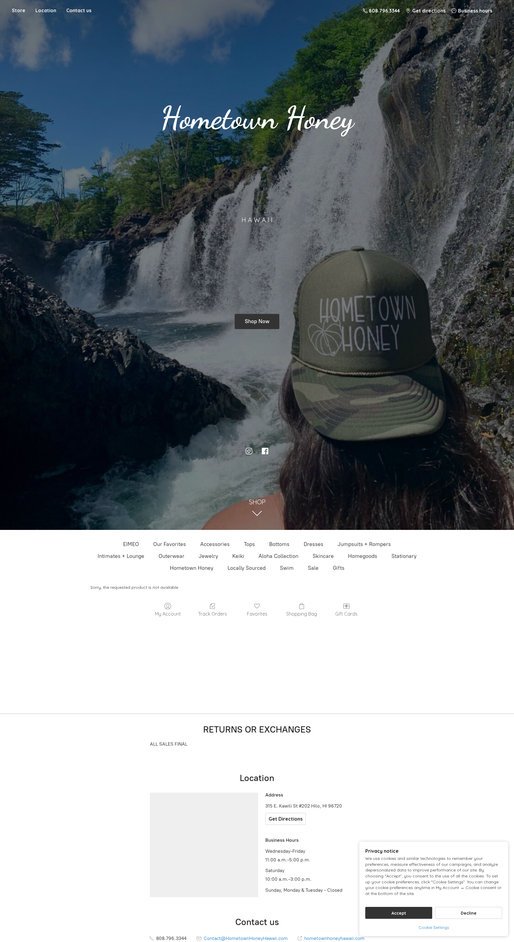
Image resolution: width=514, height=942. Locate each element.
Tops (249, 544)
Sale (313, 568)
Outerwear (171, 556)
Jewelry (208, 556)
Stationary (403, 556)
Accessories (215, 544)
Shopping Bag (301, 614)
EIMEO (131, 544)
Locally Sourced (247, 568)
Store (18, 10)
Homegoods (362, 556)
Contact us (78, 10)
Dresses (313, 544)
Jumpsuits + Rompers (364, 544)
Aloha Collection (278, 556)
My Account (168, 614)
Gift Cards (346, 614)
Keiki (238, 556)
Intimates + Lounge (121, 556)
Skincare (323, 556)
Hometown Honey (191, 568)
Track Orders (212, 614)
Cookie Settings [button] (434, 927)
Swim (287, 568)
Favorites (257, 614)
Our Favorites (169, 544)
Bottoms (279, 544)
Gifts (338, 568)
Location (45, 10)
